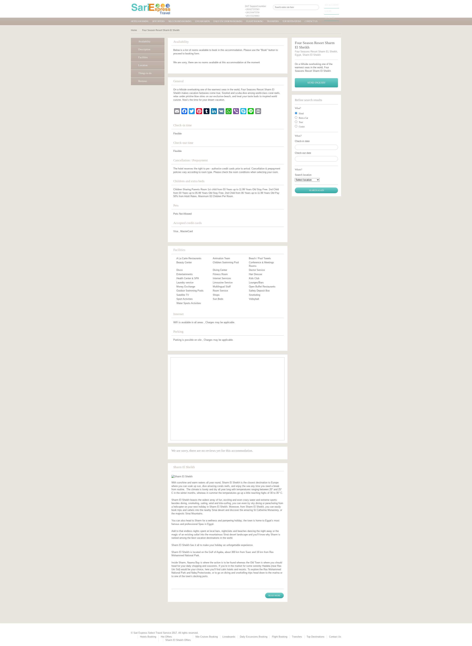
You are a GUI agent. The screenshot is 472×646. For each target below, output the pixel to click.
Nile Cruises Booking (179, 21)
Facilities (143, 57)
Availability (144, 41)
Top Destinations (291, 21)
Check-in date (302, 141)
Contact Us (311, 21)
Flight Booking (254, 21)
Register (330, 17)
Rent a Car (303, 118)
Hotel (301, 113)
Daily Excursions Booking (227, 21)
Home (134, 30)
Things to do (145, 73)
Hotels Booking (140, 21)
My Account (332, 5)
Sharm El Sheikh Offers (178, 640)
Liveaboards (202, 21)
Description (144, 49)
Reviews (142, 81)
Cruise (302, 126)
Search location (303, 174)
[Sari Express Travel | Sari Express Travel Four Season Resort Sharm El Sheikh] (151, 9)
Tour (301, 122)
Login (328, 11)
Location (143, 65)
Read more (274, 595)
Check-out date (303, 153)
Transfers (273, 21)
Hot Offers (158, 21)
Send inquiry (316, 82)
